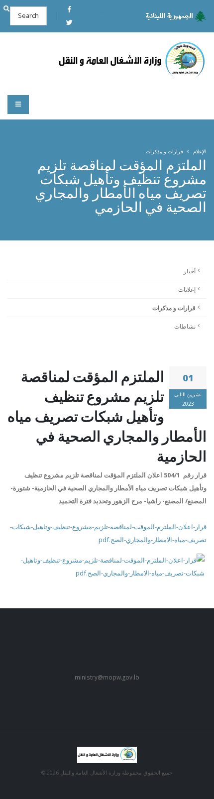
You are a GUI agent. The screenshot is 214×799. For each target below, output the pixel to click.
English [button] (102, 9)
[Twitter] (69, 22)
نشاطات (185, 326)
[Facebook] (69, 9)
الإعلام (200, 151)
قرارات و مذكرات (164, 151)
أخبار (190, 271)
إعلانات (187, 289)
